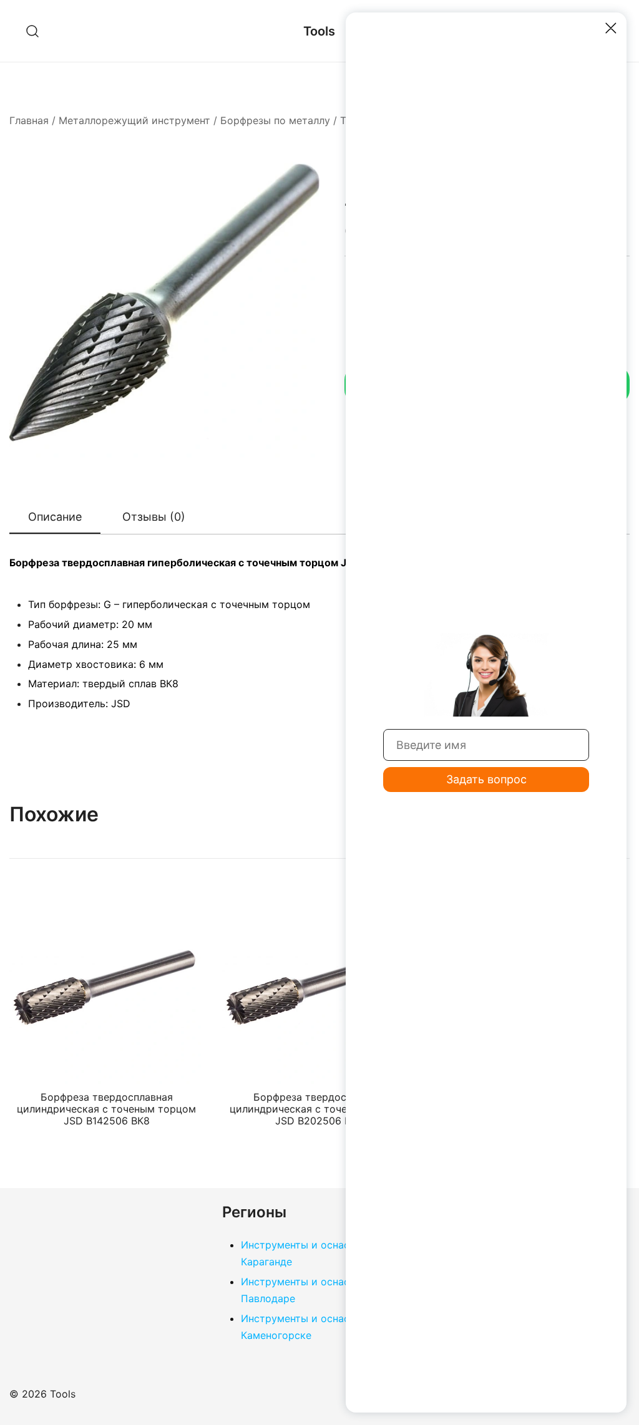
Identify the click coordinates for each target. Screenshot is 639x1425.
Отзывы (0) (153, 516)
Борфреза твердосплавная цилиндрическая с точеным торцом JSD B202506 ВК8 (319, 1109)
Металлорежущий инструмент (134, 120)
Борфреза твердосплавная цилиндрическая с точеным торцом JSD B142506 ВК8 (106, 1109)
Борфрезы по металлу (275, 120)
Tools (319, 31)
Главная (29, 120)
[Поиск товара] (33, 30)
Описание (55, 516)
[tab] (54, 517)
